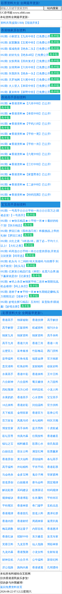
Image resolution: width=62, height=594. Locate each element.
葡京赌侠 (37, 381)
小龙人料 (52, 389)
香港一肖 (52, 343)
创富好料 (52, 366)
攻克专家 (52, 536)
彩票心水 (37, 443)
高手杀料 (52, 335)
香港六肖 (22, 343)
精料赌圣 (22, 443)
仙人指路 (37, 544)
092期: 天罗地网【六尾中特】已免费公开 (25, 79)
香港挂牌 (37, 319)
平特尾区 (7, 505)
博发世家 (7, 428)
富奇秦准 (22, 350)
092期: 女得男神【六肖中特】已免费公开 (25, 67)
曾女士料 (22, 451)
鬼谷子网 (37, 474)
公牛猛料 (37, 559)
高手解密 (7, 327)
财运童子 (22, 528)
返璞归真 (52, 521)
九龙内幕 (7, 552)
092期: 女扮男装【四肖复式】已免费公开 (25, 61)
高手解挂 (52, 319)
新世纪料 (52, 559)
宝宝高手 (52, 397)
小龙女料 (37, 552)
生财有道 (52, 552)
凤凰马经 (22, 420)
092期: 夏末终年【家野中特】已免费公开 (25, 92)
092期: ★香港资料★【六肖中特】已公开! (26, 103)
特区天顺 (52, 420)
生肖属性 (37, 497)
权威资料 (37, 327)
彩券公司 (52, 412)
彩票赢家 (52, 451)
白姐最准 (22, 482)
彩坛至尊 (7, 435)
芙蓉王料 (7, 544)
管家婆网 (52, 474)
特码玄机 (37, 389)
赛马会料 (37, 482)
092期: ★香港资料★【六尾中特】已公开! (26, 154)
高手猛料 (7, 466)
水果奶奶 (7, 397)
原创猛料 (37, 459)
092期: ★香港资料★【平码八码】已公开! (26, 123)
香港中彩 (22, 374)
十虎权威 (52, 428)
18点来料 (7, 405)
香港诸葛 (37, 567)
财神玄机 (7, 559)
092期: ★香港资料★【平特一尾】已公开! (26, 133)
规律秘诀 (7, 497)
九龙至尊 (22, 544)
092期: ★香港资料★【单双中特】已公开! (26, 113)
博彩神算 (52, 544)
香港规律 (7, 513)
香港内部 (7, 521)
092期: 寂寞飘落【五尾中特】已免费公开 (25, 42)
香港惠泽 (52, 528)
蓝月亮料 (37, 428)
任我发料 (37, 435)
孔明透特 (52, 567)
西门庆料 (52, 350)
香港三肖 (37, 343)
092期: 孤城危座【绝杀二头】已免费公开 (25, 48)
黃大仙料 (22, 459)
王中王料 (52, 374)
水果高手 (7, 374)
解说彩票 (7, 490)
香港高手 (7, 319)
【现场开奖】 (32, 22)
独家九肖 (7, 335)
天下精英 (7, 412)
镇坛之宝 (7, 443)
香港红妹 (7, 536)
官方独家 (52, 358)
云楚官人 (7, 350)
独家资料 (22, 335)
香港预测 (22, 552)
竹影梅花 (37, 350)
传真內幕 (22, 435)
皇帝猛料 (7, 358)
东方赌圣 (37, 536)
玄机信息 (52, 505)
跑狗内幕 (22, 567)
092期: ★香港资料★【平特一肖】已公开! (26, 143)
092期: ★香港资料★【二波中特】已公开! (26, 184)
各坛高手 (52, 459)
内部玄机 (37, 528)
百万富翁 (7, 420)
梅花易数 (7, 528)
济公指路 (7, 567)
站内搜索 (52, 8)
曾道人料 (37, 513)
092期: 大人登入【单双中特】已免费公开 (25, 85)
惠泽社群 (52, 513)
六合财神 (7, 381)
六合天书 (22, 559)
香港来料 (37, 374)
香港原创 (7, 459)
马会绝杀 (7, 474)
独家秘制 (22, 319)
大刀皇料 (52, 381)
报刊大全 (52, 327)
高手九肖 (7, 343)
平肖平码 (37, 466)
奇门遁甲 (37, 505)
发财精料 (37, 366)
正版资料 (22, 327)
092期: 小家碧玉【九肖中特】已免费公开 (25, 36)
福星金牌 (37, 358)
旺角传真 (22, 358)
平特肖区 (52, 497)
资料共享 (6, 22)
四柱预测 (7, 389)
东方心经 (22, 389)
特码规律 (52, 490)
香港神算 (22, 505)
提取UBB (17, 22)
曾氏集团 (52, 443)
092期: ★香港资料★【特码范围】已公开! (26, 194)
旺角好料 (22, 366)
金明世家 (22, 412)
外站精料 (22, 466)
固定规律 (52, 482)
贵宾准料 (7, 366)
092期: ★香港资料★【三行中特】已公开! (26, 164)
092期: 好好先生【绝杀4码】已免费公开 (25, 54)
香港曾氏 (22, 513)
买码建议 (22, 490)
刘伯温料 (37, 405)
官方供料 (52, 405)
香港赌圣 (52, 435)
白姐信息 (7, 451)
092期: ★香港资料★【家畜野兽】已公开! (26, 174)
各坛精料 (37, 420)
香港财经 (22, 521)
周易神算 (37, 521)
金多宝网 (22, 474)
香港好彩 (22, 405)
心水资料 (37, 397)
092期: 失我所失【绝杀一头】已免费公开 (25, 73)
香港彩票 (52, 466)
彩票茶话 (37, 490)
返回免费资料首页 (11, 587)
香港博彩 (22, 497)
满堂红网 (37, 451)
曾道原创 (7, 482)
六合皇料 (22, 381)
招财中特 (22, 536)
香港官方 (37, 412)
